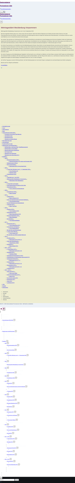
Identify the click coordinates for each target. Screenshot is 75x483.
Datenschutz (6, 296)
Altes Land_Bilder (12, 462)
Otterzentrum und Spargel (12, 415)
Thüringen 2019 (10, 391)
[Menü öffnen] (1, 22)
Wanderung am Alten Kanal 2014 (11, 339)
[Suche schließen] (1, 478)
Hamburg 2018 (10, 396)
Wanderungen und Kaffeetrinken (8, 331)
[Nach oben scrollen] (1, 309)
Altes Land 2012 (10, 461)
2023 (6, 361)
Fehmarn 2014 (9, 451)
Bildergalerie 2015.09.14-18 (14, 440)
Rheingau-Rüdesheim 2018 (12, 403)
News (3, 318)
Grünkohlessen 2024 (11, 359)
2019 (6, 381)
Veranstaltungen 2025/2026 (7, 320)
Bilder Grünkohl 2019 (13, 384)
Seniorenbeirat (5, 316)
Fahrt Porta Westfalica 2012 (12, 464)
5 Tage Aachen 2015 (11, 438)
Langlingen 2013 (10, 457)
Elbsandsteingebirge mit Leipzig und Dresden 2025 (18, 346)
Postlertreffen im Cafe (6, 329)
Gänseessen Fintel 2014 (11, 447)
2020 (6, 375)
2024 (6, 353)
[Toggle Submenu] (7, 158)
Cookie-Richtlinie (6, 298)
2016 (6, 424)
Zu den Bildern (4, 65)
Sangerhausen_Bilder (13, 431)
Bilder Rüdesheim (12, 404)
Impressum (5, 291)
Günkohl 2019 (9, 383)
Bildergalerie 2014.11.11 (13, 449)
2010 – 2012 (7, 459)
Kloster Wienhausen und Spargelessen (14, 389)
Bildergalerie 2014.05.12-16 (14, 452)
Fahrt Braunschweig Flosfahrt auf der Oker (15, 370)
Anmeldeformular (5, 314)
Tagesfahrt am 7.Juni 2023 (12, 362)
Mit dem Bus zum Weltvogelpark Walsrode (15, 422)
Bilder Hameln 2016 (13, 434)
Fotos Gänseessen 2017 (14, 413)
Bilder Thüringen (12, 392)
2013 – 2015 (7, 436)
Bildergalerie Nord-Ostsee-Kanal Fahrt (16, 351)
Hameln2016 (9, 433)
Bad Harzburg (9, 406)
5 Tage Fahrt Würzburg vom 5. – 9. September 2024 (16, 355)
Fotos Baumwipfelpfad (13, 408)
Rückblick (4, 341)
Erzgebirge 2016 (10, 426)
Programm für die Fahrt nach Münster (12, 321)
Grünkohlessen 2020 (11, 377)
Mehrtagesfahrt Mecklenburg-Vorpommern (15, 364)
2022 (6, 367)
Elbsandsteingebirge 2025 (12, 345)
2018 (6, 394)
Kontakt (4, 293)
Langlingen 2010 (10, 471)
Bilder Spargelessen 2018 (14, 401)
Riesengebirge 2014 (10, 454)
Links (4, 294)
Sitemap (5, 299)
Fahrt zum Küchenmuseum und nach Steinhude (16, 386)
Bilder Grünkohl (12, 379)
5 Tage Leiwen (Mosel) (11, 419)
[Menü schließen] (0, 312)
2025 (6, 343)
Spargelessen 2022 (10, 372)
